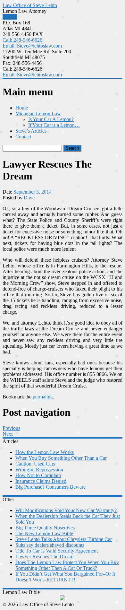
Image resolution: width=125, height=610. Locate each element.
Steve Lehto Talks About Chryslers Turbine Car (63, 539)
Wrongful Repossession (39, 469)
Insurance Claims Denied (40, 481)
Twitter (10, 17)
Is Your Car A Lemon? (51, 119)
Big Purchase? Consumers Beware (50, 487)
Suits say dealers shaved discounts (49, 545)
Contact (23, 136)
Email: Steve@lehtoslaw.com (32, 45)
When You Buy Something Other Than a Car (61, 458)
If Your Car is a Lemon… (54, 125)
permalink (43, 396)
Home (21, 107)
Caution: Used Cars (35, 463)
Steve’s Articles (30, 131)
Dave (29, 197)
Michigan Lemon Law (38, 113)
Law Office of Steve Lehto (30, 5)
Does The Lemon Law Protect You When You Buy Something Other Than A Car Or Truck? (67, 565)
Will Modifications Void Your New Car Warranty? (66, 510)
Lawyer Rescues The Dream (44, 556)
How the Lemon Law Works (44, 452)
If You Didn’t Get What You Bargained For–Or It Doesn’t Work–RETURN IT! (65, 576)
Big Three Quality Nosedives (45, 527)
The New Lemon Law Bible (44, 533)
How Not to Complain (38, 475)
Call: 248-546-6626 (22, 40)
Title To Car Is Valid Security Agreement (56, 550)
